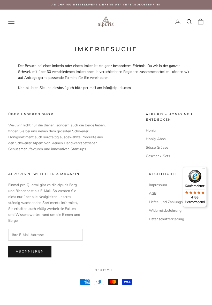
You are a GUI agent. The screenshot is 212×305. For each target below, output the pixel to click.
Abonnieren (30, 251)
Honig (151, 130)
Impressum (158, 184)
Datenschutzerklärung (166, 219)
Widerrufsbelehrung (165, 210)
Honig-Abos (156, 138)
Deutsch (103, 270)
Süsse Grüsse (157, 147)
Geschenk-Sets (158, 156)
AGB (152, 193)
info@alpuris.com (117, 87)
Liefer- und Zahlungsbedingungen (176, 202)
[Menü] (204, 170)
